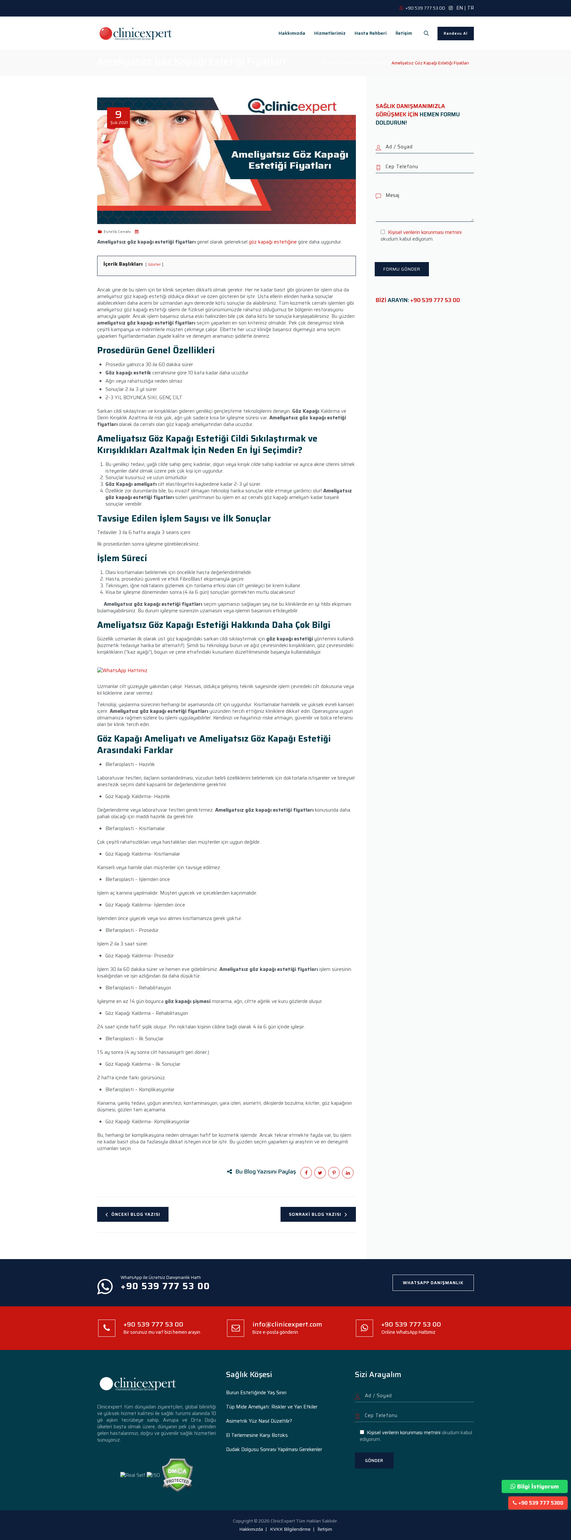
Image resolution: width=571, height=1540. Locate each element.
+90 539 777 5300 (540, 1503)
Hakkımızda (292, 33)
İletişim (404, 33)
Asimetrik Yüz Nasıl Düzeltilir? (259, 1421)
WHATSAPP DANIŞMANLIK (433, 1282)
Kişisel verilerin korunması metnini (425, 232)
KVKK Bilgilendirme (290, 1529)
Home (333, 62)
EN (459, 8)
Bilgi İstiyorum (538, 1486)
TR (470, 8)
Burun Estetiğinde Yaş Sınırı (256, 1392)
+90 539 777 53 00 (435, 300)
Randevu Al (456, 33)
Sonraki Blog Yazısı (315, 1214)
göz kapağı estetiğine (272, 242)
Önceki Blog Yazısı (135, 1214)
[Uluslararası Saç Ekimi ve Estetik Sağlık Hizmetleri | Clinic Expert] (136, 33)
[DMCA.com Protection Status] (177, 1475)
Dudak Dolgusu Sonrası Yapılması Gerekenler (274, 1449)
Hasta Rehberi (371, 33)
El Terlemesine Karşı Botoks (257, 1435)
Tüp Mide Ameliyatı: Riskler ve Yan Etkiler (272, 1406)
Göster (154, 264)
